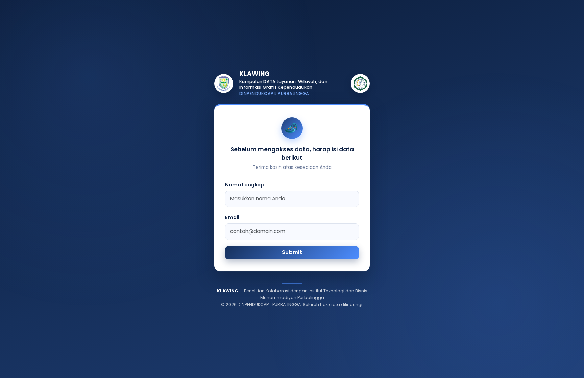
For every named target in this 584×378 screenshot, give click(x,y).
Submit (292, 252)
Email (232, 217)
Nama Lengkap (244, 184)
